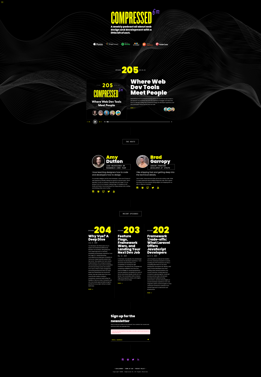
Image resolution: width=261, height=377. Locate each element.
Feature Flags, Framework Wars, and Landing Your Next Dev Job (129, 244)
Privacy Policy (140, 368)
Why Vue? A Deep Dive (98, 238)
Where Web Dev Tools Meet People (148, 87)
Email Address (117, 340)
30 (89, 121)
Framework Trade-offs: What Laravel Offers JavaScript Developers (158, 244)
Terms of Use (129, 368)
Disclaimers (119, 368)
